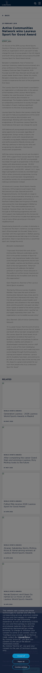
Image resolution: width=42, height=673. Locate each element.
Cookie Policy (24, 637)
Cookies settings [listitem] (21, 667)
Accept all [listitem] (21, 656)
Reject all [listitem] (21, 661)
